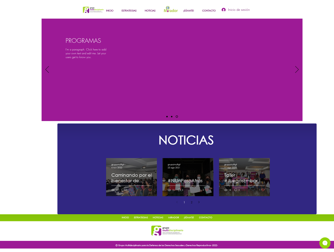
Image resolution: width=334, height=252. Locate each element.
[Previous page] (177, 202)
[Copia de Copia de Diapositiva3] (172, 116)
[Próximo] (297, 69)
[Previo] (47, 69)
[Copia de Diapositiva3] (167, 116)
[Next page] (199, 202)
